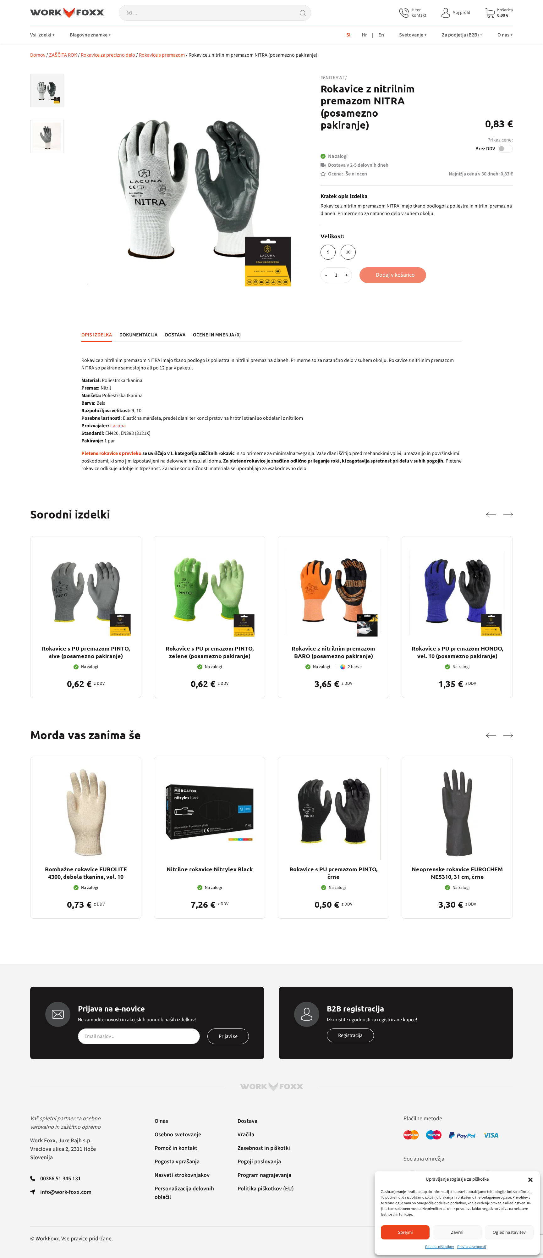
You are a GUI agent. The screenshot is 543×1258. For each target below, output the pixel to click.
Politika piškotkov (439, 1247)
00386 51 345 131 (60, 1179)
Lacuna (118, 425)
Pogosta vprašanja (177, 1162)
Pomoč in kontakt (176, 1148)
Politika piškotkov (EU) (266, 1189)
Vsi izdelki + (42, 34)
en (381, 34)
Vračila (246, 1135)
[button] (530, 1179)
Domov (37, 55)
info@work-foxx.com (65, 1192)
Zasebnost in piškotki (264, 1148)
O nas (161, 1121)
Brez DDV (485, 148)
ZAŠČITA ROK (63, 55)
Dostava (247, 1121)
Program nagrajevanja (264, 1175)
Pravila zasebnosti (471, 1247)
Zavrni (457, 1232)
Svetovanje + (413, 34)
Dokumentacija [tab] (138, 334)
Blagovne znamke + (90, 34)
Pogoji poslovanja (259, 1162)
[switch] (505, 148)
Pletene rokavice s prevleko (111, 453)
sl (348, 34)
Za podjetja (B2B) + (462, 34)
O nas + (505, 34)
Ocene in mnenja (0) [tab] (217, 334)
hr (364, 34)
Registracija (350, 1035)
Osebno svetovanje (178, 1135)
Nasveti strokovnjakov (182, 1175)
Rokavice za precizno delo (108, 55)
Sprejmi (405, 1232)
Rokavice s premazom (162, 55)
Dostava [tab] (175, 334)
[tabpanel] (271, 414)
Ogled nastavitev (509, 1232)
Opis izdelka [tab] (96, 334)
